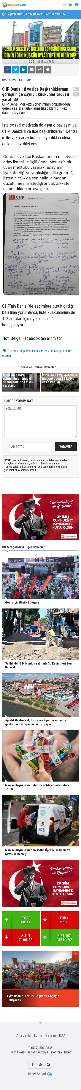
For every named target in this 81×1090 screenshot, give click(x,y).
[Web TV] (70, 5)
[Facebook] (7, 69)
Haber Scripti (37, 1074)
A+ (76, 89)
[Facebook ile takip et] (33, 1064)
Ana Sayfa (23, 1035)
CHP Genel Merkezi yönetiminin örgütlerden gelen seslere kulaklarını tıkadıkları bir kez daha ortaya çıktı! (36, 108)
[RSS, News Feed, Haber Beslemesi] (40, 1064)
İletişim (51, 1035)
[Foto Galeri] (76, 5)
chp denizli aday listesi (34, 351)
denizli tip (56, 351)
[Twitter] (15, 69)
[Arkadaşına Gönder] (31, 69)
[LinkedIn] (23, 69)
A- (76, 94)
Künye (38, 1035)
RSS (62, 1035)
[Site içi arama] (48, 1064)
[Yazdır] (39, 69)
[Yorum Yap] (47, 69)
